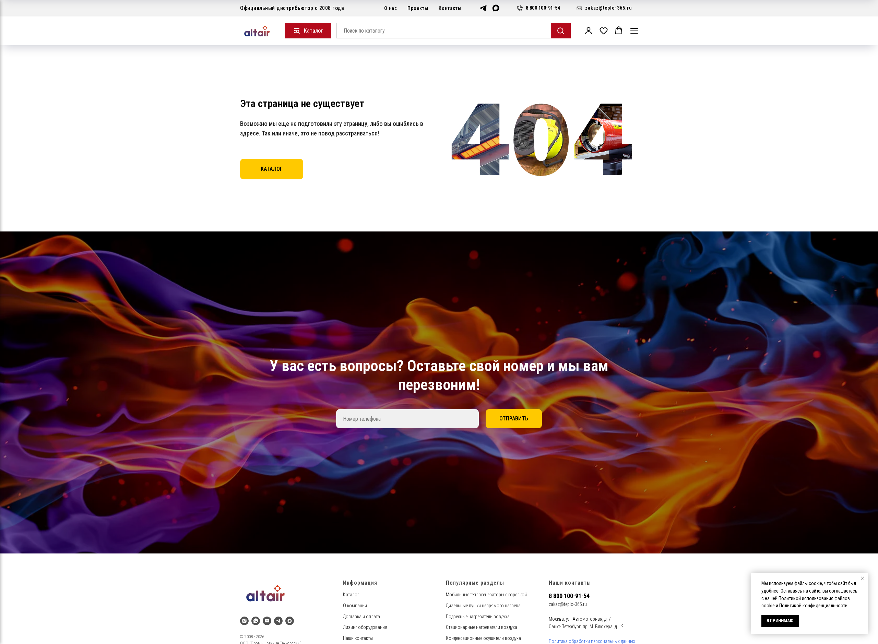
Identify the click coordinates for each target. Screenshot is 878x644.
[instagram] (244, 621)
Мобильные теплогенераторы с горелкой (486, 594)
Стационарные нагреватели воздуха (481, 627)
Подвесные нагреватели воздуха (478, 616)
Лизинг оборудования (365, 627)
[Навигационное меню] (634, 30)
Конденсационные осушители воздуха (483, 638)
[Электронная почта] (267, 621)
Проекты (417, 8)
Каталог (351, 594)
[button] (588, 30)
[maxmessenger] (289, 621)
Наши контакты (358, 638)
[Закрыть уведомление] (862, 578)
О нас (390, 8)
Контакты (450, 8)
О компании (355, 605)
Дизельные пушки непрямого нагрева (483, 605)
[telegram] (278, 621)
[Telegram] (483, 8)
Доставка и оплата (361, 616)
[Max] (495, 8)
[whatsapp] (255, 621)
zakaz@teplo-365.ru (568, 604)
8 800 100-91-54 (569, 595)
